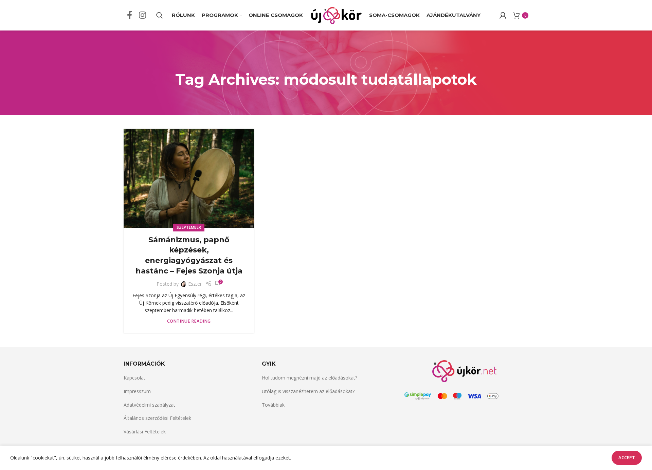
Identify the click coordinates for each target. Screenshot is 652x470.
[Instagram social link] (142, 15)
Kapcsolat (134, 377)
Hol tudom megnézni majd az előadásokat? (309, 377)
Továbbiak (273, 405)
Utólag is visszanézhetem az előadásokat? (308, 391)
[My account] (503, 15)
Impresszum (137, 391)
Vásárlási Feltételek (145, 431)
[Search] (159, 15)
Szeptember (189, 227)
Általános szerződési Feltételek (157, 418)
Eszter (195, 284)
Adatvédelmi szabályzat (149, 405)
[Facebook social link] (129, 15)
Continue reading (189, 321)
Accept (626, 457)
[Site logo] (336, 15)
